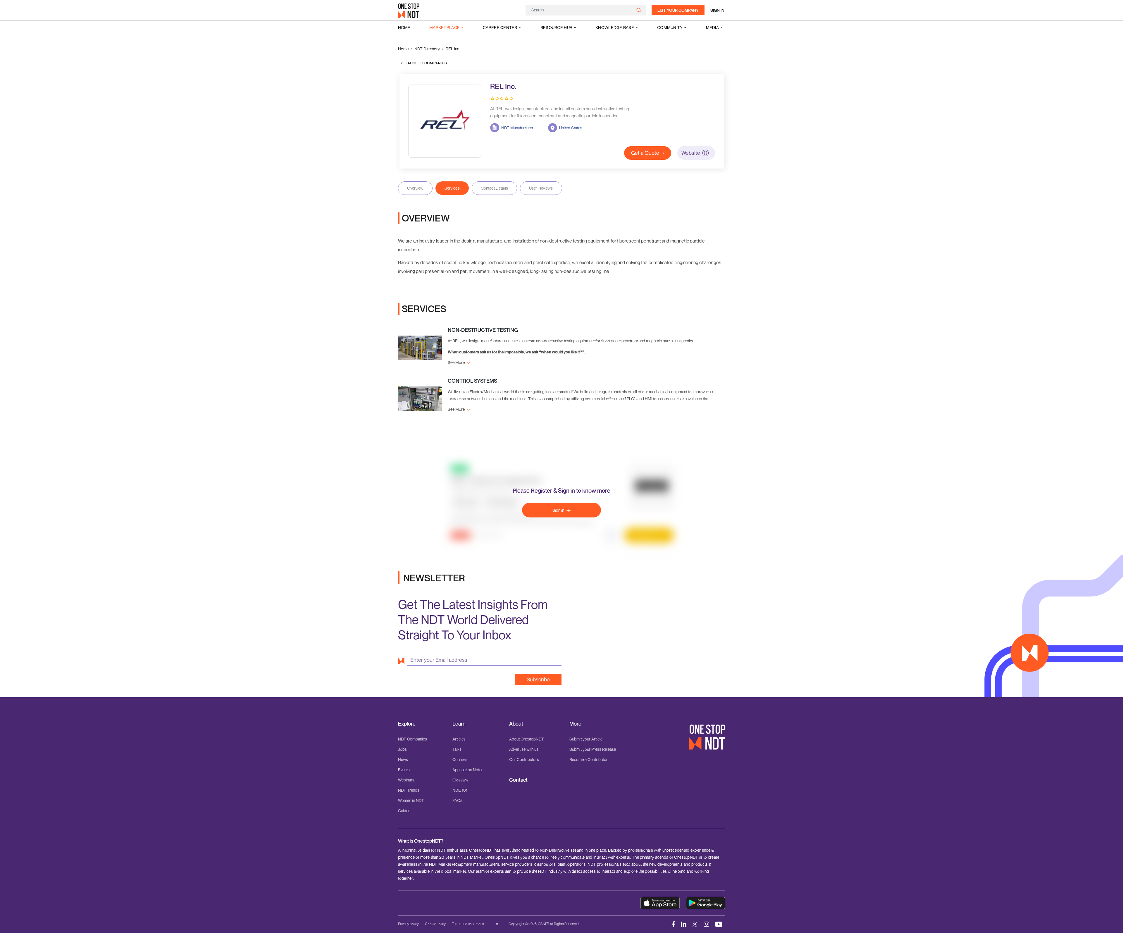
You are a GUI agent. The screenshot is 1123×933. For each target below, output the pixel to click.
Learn (459, 724)
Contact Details (494, 187)
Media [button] (712, 27)
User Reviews (541, 187)
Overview (415, 187)
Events (404, 769)
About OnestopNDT (526, 738)
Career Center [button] (500, 27)
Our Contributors (524, 759)
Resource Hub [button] (556, 27)
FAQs (457, 800)
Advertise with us (523, 749)
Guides (404, 810)
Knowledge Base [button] (614, 27)
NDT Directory (427, 48)
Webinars (406, 779)
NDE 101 (459, 790)
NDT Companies (412, 738)
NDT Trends (408, 790)
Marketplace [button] (444, 27)
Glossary (460, 779)
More (575, 724)
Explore (407, 724)
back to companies (427, 63)
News (403, 759)
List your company (678, 10)
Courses (459, 759)
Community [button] (670, 27)
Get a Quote (645, 153)
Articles (459, 738)
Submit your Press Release (592, 749)
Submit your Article (585, 738)
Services (452, 187)
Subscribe (538, 679)
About (516, 724)
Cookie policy (435, 924)
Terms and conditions (468, 924)
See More (457, 362)
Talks (456, 749)
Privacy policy (408, 924)
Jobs (402, 749)
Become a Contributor (588, 759)
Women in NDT (411, 800)
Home (404, 27)
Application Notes (467, 769)
